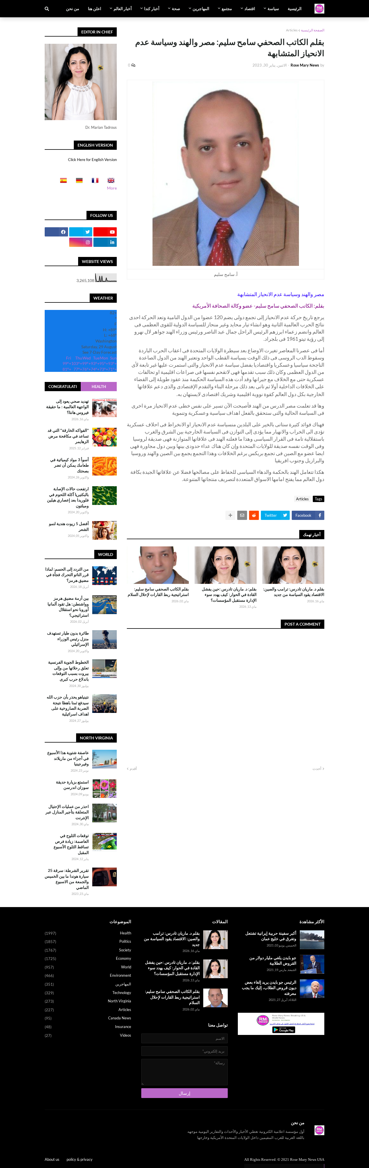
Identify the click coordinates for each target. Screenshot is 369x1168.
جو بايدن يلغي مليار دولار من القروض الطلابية (272, 960)
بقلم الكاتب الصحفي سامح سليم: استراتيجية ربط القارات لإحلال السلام (158, 591)
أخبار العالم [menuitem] (123, 8)
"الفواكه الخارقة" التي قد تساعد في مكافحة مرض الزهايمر (68, 436)
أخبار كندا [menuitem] (151, 8)
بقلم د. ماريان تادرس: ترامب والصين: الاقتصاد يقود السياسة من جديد (293, 591)
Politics (88, 941)
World (88, 967)
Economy (88, 958)
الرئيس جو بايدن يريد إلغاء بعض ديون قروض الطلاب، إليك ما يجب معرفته (269, 988)
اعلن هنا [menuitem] (94, 8)
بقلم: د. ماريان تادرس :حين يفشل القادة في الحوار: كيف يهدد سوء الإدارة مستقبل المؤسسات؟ (229, 594)
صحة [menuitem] (176, 8)
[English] (109, 182)
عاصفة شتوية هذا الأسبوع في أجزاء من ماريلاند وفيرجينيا (68, 758)
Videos (88, 1035)
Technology (88, 992)
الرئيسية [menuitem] (295, 8)
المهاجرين (88, 984)
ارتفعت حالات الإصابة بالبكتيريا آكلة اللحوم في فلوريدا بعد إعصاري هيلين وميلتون (68, 497)
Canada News (88, 1018)
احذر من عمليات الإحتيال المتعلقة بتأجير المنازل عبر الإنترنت (67, 812)
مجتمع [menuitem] (227, 8)
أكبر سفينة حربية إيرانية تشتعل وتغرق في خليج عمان (270, 936)
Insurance (88, 1026)
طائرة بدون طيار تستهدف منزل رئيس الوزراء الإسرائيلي (68, 639)
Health (99, 386)
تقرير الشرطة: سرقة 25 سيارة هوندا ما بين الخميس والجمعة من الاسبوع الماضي (67, 879)
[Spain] (61, 182)
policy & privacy (80, 1159)
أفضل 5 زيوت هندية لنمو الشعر (69, 526)
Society (88, 950)
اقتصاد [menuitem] (249, 8)
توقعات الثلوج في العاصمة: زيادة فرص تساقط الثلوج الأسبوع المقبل (71, 844)
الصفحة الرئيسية (312, 30)
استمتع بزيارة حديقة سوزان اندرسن (72, 784)
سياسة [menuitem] (273, 8)
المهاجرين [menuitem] (201, 8)
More (112, 187)
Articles (292, 30)
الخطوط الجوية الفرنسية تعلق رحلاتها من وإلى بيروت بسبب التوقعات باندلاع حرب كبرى (68, 671)
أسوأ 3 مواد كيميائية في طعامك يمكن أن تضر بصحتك (69, 465)
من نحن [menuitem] (72, 8)
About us (52, 1159)
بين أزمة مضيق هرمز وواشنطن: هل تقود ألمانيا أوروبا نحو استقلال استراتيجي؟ (68, 607)
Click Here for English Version (92, 159)
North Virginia (88, 1001)
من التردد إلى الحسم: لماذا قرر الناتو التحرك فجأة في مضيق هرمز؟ (67, 575)
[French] (93, 182)
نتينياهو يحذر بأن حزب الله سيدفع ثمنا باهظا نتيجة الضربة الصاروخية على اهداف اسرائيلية (68, 705)
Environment (88, 975)
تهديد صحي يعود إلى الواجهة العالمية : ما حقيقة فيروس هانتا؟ (67, 407)
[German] (77, 182)
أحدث (316, 768)
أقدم (133, 768)
